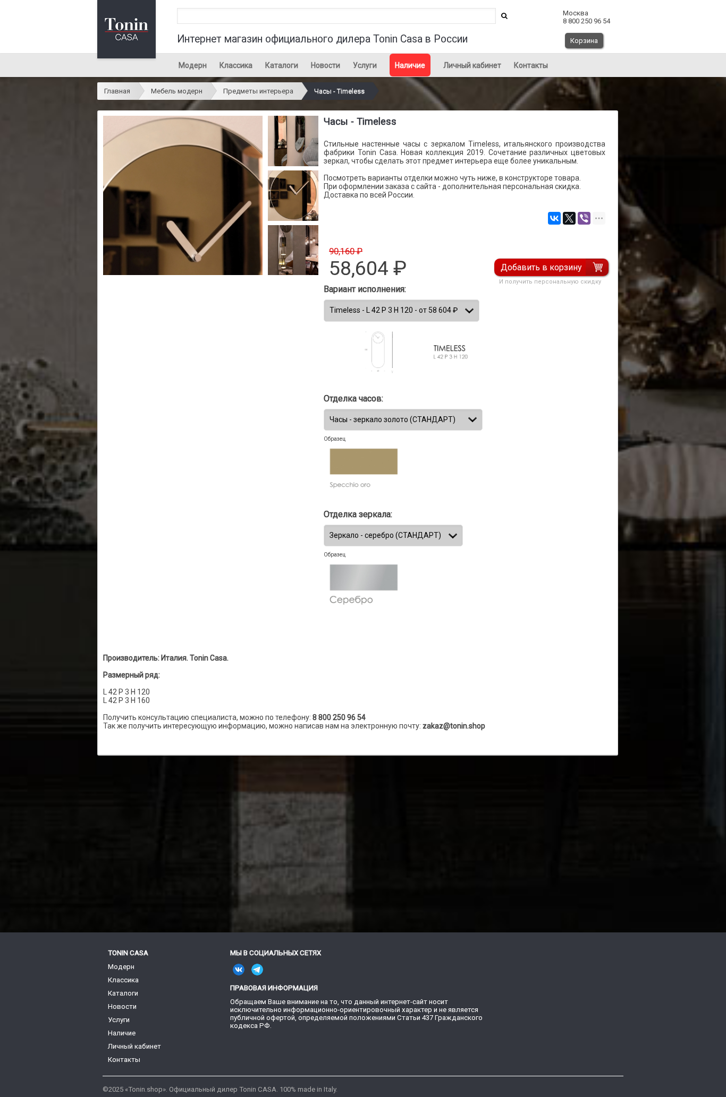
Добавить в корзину (541, 267)
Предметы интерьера (258, 91)
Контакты (531, 65)
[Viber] (584, 218)
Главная (117, 91)
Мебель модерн (176, 91)
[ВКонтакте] (554, 218)
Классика (236, 65)
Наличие (410, 65)
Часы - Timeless (339, 91)
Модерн (193, 65)
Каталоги (281, 65)
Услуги (365, 65)
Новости (325, 65)
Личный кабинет (472, 65)
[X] (569, 218)
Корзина (584, 41)
